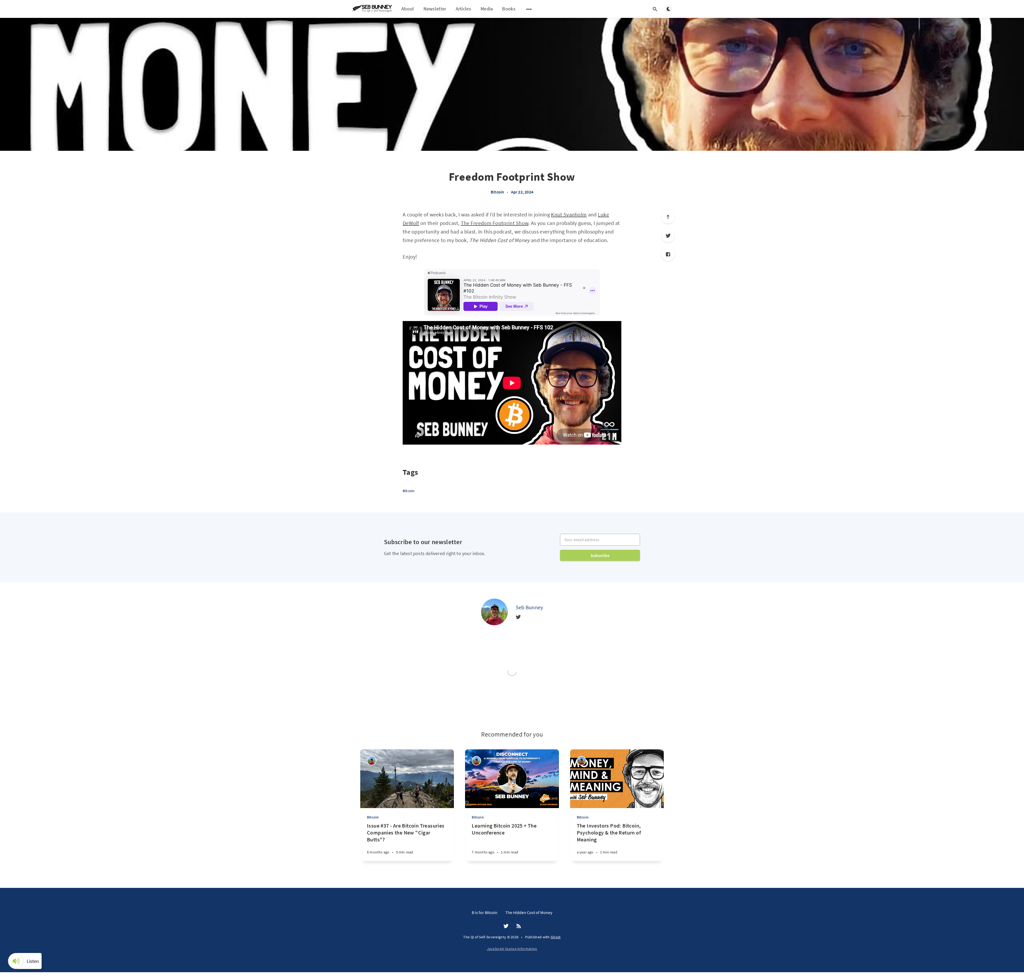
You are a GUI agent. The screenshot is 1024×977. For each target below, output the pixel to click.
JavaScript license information (512, 948)
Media (487, 9)
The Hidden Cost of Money (528, 912)
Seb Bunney (529, 607)
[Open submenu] (529, 9)
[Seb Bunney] (494, 612)
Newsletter (434, 9)
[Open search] (655, 9)
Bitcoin (497, 191)
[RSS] (519, 926)
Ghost (556, 937)
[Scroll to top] (668, 217)
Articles (463, 9)
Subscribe (600, 555)
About (407, 9)
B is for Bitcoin (484, 912)
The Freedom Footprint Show (495, 223)
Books (508, 9)
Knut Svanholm (569, 214)
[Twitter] (668, 235)
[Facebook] (668, 254)
